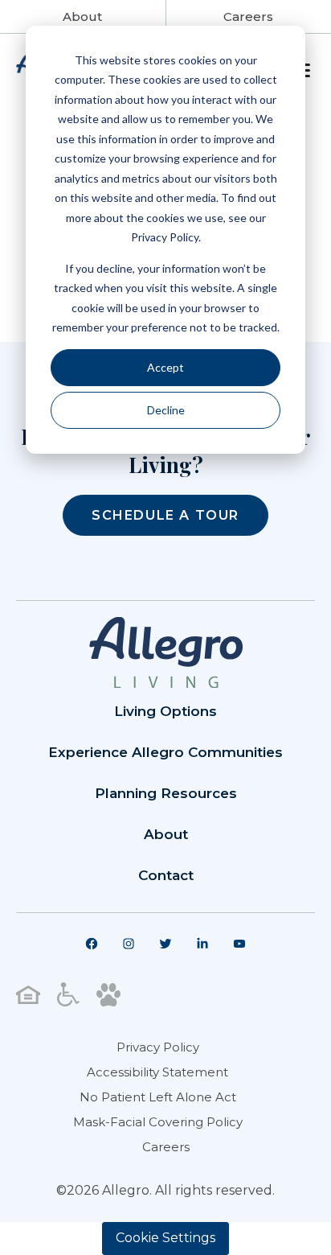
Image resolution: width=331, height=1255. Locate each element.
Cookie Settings (165, 1237)
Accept (165, 367)
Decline (166, 410)
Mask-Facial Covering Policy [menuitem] (158, 1122)
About (82, 16)
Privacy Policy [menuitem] (157, 1047)
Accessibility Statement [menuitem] (157, 1072)
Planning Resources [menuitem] (166, 793)
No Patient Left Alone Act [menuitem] (158, 1097)
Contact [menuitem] (166, 875)
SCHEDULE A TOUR (165, 515)
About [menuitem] (166, 834)
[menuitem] (91, 943)
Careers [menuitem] (166, 1146)
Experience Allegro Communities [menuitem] (165, 752)
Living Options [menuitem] (165, 711)
